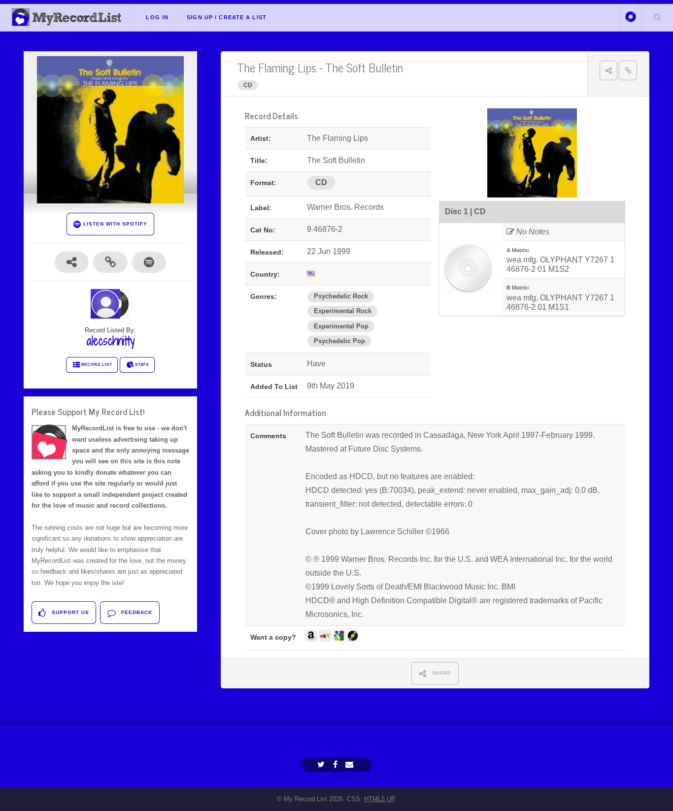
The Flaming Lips (276, 67)
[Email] (350, 764)
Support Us (69, 612)
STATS (142, 364)
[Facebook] (336, 764)
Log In (157, 17)
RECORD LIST (96, 364)
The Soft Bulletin (364, 67)
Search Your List (657, 17)
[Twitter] (322, 764)
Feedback (135, 612)
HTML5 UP (379, 799)
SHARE (441, 673)
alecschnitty (111, 341)
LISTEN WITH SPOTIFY (114, 224)
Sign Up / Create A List (227, 17)
